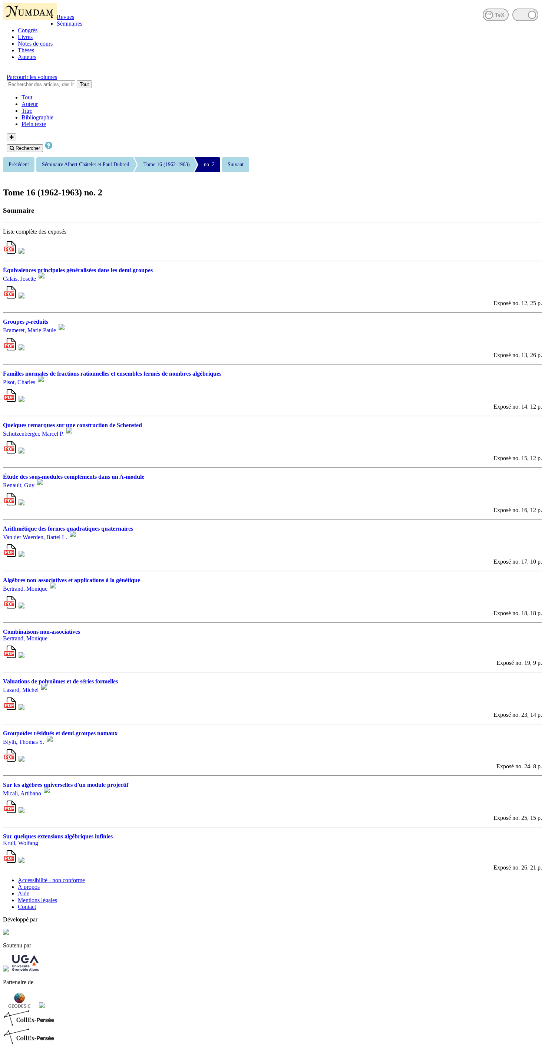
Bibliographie (37, 117)
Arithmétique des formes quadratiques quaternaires (68, 528)
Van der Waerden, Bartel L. (35, 537)
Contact (27, 907)
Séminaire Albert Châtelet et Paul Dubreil (85, 164)
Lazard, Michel (21, 690)
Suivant (236, 164)
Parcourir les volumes (32, 77)
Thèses (26, 50)
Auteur (30, 104)
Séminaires (69, 23)
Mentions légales (37, 900)
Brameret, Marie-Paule (29, 330)
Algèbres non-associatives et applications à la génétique (71, 580)
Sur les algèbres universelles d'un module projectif (65, 785)
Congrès (27, 30)
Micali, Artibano (22, 793)
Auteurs (27, 57)
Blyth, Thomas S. (23, 742)
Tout (84, 84)
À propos (29, 887)
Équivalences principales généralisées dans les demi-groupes (78, 270)
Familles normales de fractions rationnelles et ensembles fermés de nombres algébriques (112, 373)
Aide (23, 893)
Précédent (19, 164)
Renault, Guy (18, 485)
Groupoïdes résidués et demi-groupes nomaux (60, 733)
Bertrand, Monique (25, 588)
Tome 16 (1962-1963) (166, 164)
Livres (25, 37)
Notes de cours (35, 43)
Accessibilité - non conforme (51, 880)
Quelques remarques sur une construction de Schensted (72, 425)
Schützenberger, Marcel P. (33, 434)
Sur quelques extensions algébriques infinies (58, 836)
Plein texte (34, 124)
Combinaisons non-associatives (41, 632)
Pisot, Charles (19, 382)
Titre (27, 111)
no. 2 (209, 164)
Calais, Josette (19, 279)
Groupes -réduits (25, 322)
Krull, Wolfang (20, 843)
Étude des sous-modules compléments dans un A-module (73, 477)
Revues (65, 17)
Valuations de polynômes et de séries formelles (60, 681)
